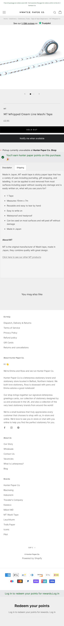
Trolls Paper (9, 524)
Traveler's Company (13, 500)
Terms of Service (12, 327)
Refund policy (10, 337)
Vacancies (8, 458)
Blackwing (9, 490)
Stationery (13, 19)
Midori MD (8, 509)
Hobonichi (8, 495)
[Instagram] (11, 427)
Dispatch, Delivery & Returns (17, 323)
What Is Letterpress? (14, 463)
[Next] (39, 94)
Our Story (8, 444)
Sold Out (31, 130)
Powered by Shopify (32, 558)
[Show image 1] (30, 94)
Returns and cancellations (16, 347)
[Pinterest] (18, 427)
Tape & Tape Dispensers (39, 19)
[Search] (54, 12)
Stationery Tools (24, 19)
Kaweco (7, 505)
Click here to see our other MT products (21, 257)
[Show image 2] (33, 94)
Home (6, 19)
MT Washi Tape (11, 514)
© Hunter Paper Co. (32, 554)
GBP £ (30, 548)
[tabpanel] (32, 224)
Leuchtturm (9, 519)
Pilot (6, 534)
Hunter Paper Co (12, 485)
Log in (55, 593)
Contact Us (9, 454)
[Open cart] (60, 12)
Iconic (6, 529)
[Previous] (24, 94)
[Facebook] (5, 427)
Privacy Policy (10, 332)
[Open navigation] (4, 12)
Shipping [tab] (20, 167)
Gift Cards (8, 342)
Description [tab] (7, 167)
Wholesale (8, 449)
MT (5, 109)
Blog (6, 468)
